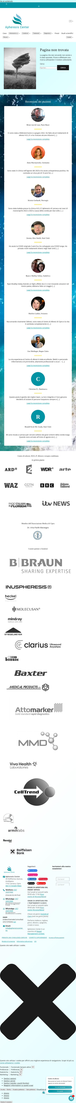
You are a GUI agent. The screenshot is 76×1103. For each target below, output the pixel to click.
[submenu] (70, 21)
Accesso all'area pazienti (56, 937)
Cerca (42, 64)
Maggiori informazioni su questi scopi (18, 1085)
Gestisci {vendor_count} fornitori (16, 1083)
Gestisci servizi (9, 1081)
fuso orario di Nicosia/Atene (37, 895)
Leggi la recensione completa (38, 139)
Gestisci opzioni (10, 1078)
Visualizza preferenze (18, 1089)
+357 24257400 (11, 891)
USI (35, 941)
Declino (9, 1089)
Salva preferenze (30, 1089)
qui (14, 922)
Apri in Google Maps (13, 886)
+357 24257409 (12, 909)
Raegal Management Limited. (36, 932)
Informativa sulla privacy (24, 941)
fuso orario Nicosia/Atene (36, 908)
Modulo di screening (8, 941)
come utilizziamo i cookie (10, 1063)
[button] (38, 1002)
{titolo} (6, 1093)
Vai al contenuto (6, 1)
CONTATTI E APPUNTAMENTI (38, 937)
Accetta (3, 1089)
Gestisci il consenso (6, 1102)
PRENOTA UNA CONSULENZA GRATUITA (14, 937)
